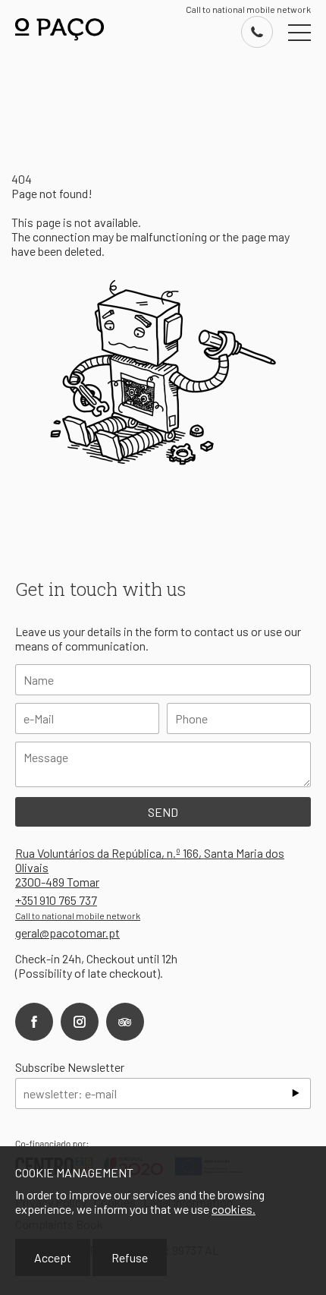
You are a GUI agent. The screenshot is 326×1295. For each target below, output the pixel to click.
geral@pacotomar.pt (67, 932)
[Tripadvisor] (125, 1022)
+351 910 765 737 (77, 907)
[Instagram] (80, 1022)
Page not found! (51, 193)
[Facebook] (34, 1022)
